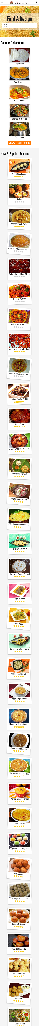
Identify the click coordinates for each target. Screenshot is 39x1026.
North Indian (19, 100)
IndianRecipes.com (19, 2)
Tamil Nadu (19, 137)
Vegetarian (19, 63)
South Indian (19, 82)
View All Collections (19, 143)
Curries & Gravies (19, 119)
